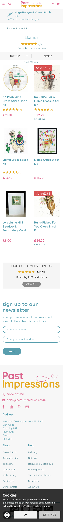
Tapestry (8, 463)
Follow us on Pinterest (19, 406)
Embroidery (9, 475)
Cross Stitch (9, 452)
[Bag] (58, 4)
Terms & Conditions (39, 475)
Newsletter (34, 481)
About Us (33, 486)
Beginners (8, 481)
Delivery (32, 452)
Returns (32, 458)
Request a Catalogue (40, 463)
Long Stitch (9, 469)
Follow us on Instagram (27, 406)
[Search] (9, 4)
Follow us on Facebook (3, 406)
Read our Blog (11, 406)
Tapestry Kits (10, 458)
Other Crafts (10, 486)
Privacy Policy (36, 469)
